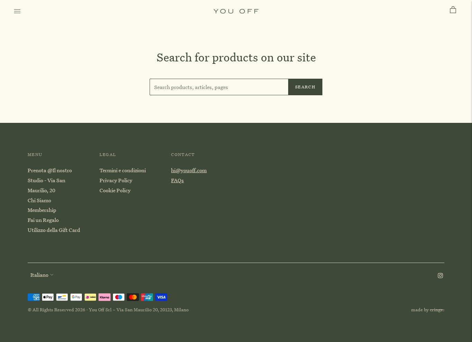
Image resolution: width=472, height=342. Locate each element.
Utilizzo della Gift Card (54, 229)
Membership (42, 209)
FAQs (177, 180)
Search (305, 87)
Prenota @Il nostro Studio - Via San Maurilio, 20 (50, 180)
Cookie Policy (115, 190)
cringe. (437, 309)
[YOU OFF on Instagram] (440, 276)
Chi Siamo (39, 200)
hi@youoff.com (189, 170)
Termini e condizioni (123, 170)
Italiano (39, 274)
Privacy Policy (116, 180)
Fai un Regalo (43, 219)
